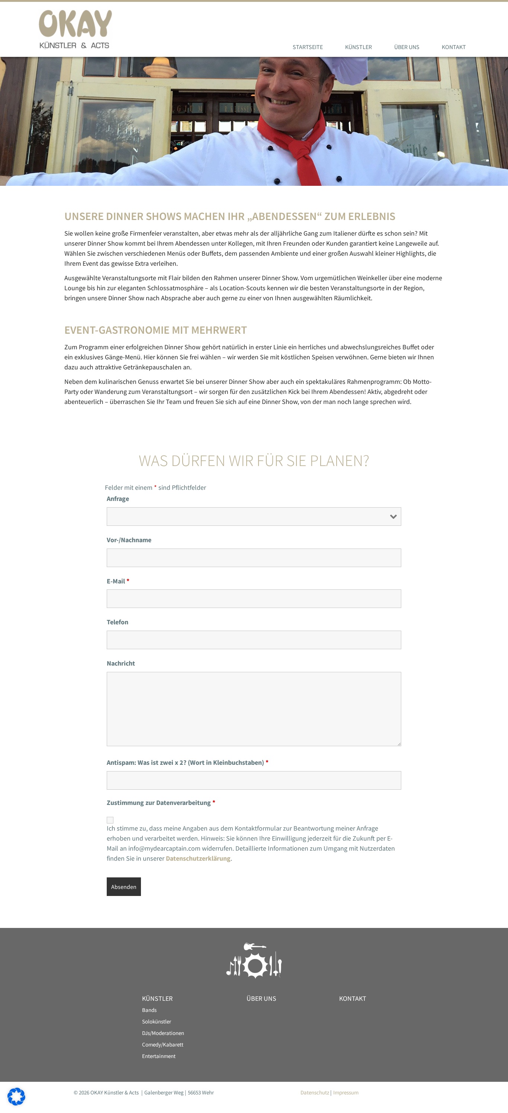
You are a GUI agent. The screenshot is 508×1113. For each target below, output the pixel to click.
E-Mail (118, 581)
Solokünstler (156, 1021)
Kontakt (454, 47)
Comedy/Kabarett (162, 1044)
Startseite (308, 47)
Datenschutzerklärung (198, 858)
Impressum (346, 1092)
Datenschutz (314, 1092)
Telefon (117, 622)
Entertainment (159, 1055)
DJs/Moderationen (163, 1032)
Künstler (358, 47)
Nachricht (121, 663)
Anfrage (118, 498)
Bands (149, 1009)
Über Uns (406, 47)
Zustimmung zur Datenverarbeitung (161, 803)
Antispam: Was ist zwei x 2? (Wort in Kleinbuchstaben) (188, 762)
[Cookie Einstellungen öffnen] (16, 1103)
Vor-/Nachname (129, 540)
